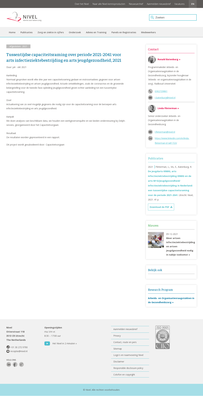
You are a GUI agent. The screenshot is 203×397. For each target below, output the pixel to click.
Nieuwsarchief (136, 3)
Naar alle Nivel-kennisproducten (109, 3)
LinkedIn (8, 364)
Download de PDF (159, 207)
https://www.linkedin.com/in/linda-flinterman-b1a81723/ (172, 139)
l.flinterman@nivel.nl (165, 131)
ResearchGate (21, 364)
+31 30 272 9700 (19, 347)
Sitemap (117, 348)
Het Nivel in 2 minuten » (64, 343)
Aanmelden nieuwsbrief (159, 3)
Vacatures (179, 3)
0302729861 (161, 91)
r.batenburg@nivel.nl (165, 97)
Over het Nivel (82, 3)
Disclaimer (118, 361)
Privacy (117, 335)
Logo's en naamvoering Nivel (128, 355)
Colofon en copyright (124, 374)
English (193, 4)
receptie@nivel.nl (18, 351)
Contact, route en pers (125, 342)
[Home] (26, 17)
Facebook (15, 364)
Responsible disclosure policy (128, 368)
